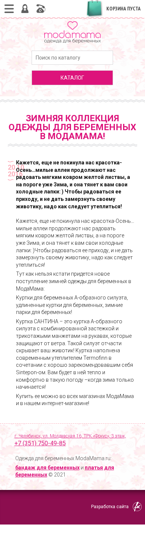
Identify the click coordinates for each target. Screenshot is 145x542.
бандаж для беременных (47, 468)
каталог (72, 78)
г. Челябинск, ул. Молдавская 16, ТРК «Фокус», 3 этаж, (70, 440)
